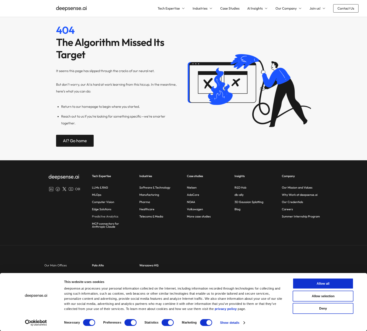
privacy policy (226, 309)
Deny (323, 308)
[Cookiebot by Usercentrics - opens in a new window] (36, 323)
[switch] (130, 322)
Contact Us (345, 8)
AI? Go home (75, 140)
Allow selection (323, 296)
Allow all (323, 283)
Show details (229, 322)
